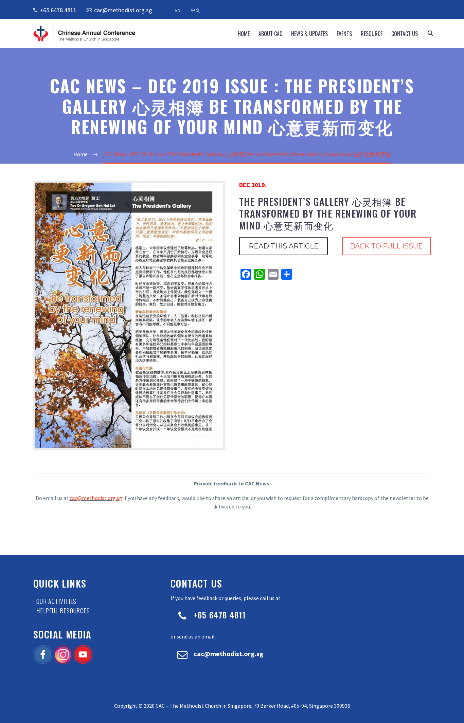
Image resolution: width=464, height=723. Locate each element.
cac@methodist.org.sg (123, 10)
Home (244, 33)
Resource (371, 33)
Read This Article (284, 246)
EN (177, 10)
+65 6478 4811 (58, 10)
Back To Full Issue (386, 246)
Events (344, 33)
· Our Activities (54, 601)
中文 (195, 10)
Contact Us (404, 33)
